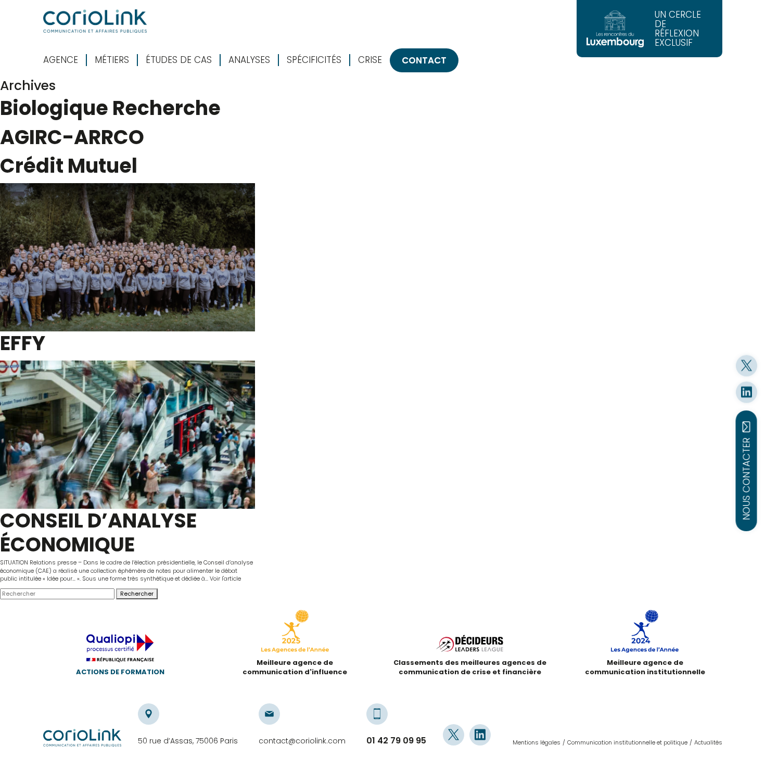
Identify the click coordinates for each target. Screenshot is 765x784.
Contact (424, 60)
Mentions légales (536, 742)
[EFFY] (127, 257)
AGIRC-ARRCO (72, 137)
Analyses (249, 60)
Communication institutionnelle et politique (627, 742)
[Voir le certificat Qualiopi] (120, 650)
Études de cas (179, 60)
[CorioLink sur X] (746, 365)
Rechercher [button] (137, 593)
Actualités (708, 742)
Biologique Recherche (110, 108)
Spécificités (314, 60)
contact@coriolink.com (302, 741)
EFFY (22, 343)
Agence (60, 60)
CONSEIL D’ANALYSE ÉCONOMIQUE (98, 532)
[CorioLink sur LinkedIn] (746, 392)
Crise (370, 60)
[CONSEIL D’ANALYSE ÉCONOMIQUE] (127, 435)
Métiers (112, 60)
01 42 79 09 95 (396, 741)
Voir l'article (225, 578)
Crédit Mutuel (68, 165)
